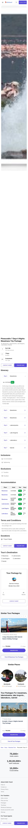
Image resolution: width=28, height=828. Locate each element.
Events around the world (7, 809)
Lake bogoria (20, 343)
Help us (3, 784)
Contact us (3, 787)
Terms (2, 791)
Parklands (21, 684)
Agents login (4, 818)
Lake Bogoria (5, 508)
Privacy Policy (4, 789)
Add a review (4, 798)
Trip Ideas (3, 805)
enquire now (21, 823)
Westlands (7, 684)
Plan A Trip (23, 2)
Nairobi (10, 345)
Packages (3, 802)
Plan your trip (4, 800)
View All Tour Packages (14, 741)
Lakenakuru (4, 345)
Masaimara (6, 343)
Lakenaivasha (13, 343)
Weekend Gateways (6, 807)
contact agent (7, 823)
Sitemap (3, 812)
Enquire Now (14, 650)
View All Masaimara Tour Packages (14, 657)
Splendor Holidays (14, 583)
